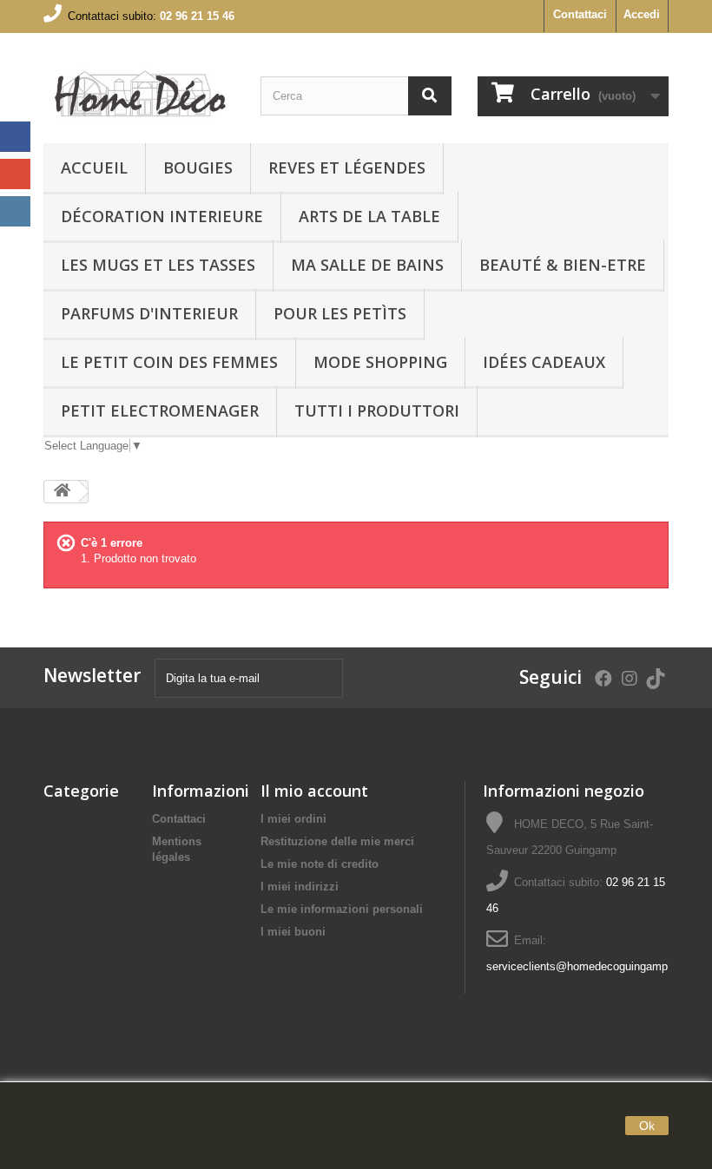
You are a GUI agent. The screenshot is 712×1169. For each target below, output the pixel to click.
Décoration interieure (162, 216)
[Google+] (15, 174)
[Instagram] (15, 211)
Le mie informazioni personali (341, 909)
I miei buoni (293, 931)
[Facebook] (15, 136)
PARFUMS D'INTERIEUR (149, 313)
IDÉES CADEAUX (544, 361)
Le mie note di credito (319, 863)
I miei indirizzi (299, 886)
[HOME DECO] (138, 94)
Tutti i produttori (376, 410)
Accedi (641, 14)
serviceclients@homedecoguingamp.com (589, 966)
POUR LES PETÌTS (340, 313)
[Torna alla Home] (61, 491)
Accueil (94, 167)
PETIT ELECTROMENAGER (160, 410)
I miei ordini (293, 818)
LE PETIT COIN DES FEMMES (169, 361)
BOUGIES (198, 167)
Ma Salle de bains (367, 264)
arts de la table (369, 216)
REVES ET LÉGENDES (346, 167)
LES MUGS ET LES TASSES (158, 264)
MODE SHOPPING (380, 361)
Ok (647, 1126)
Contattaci (580, 14)
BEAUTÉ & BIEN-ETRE (562, 264)
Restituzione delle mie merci (337, 841)
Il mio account (314, 790)
